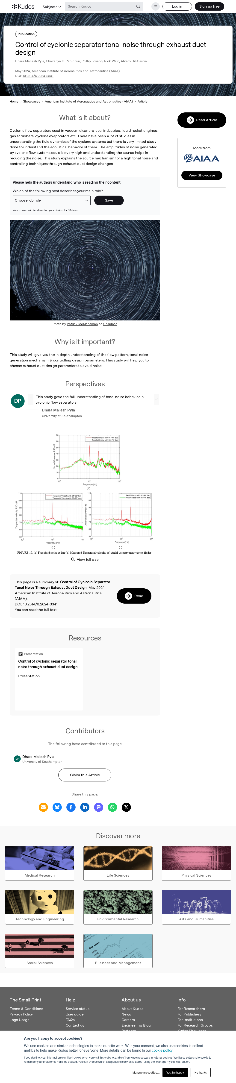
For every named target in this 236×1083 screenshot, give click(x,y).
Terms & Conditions (26, 1009)
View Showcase (202, 175)
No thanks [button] (201, 1072)
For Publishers (189, 1014)
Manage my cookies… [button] (146, 1072)
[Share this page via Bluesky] (57, 807)
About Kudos (132, 1009)
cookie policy (162, 1050)
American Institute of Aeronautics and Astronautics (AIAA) (89, 101)
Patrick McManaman (82, 324)
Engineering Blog (136, 1025)
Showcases (31, 101)
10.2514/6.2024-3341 (38, 76)
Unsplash (110, 324)
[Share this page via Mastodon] (98, 807)
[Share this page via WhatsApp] (112, 807)
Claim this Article (85, 775)
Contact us (75, 1025)
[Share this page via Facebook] (71, 807)
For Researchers (191, 1009)
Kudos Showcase (191, 1031)
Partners (128, 1031)
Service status (77, 1009)
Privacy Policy (21, 1014)
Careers (128, 1020)
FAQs (70, 1020)
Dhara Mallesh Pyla (58, 410)
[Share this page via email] (43, 807)
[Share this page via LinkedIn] (85, 807)
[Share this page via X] (126, 807)
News (126, 1014)
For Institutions (190, 1020)
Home (14, 101)
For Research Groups (195, 1025)
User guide (75, 1014)
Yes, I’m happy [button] (175, 1072)
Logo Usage (20, 1020)
